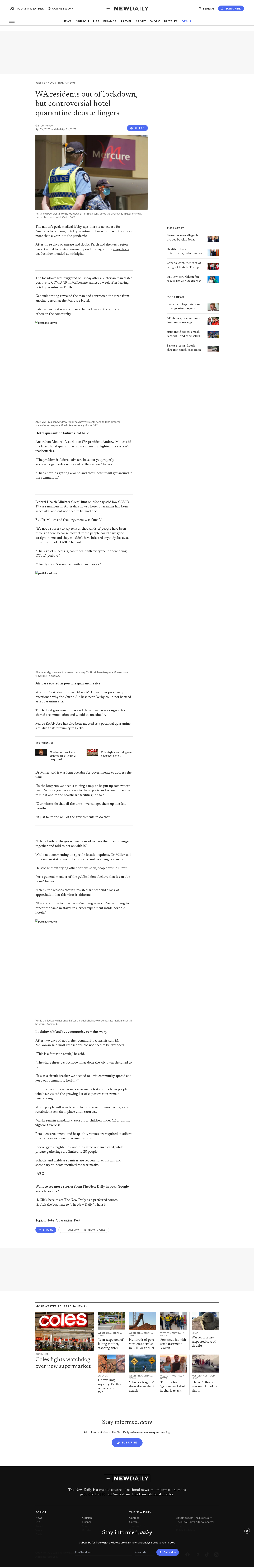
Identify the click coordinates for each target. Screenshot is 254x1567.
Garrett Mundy (44, 125)
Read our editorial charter (152, 1494)
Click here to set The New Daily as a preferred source (78, 1200)
